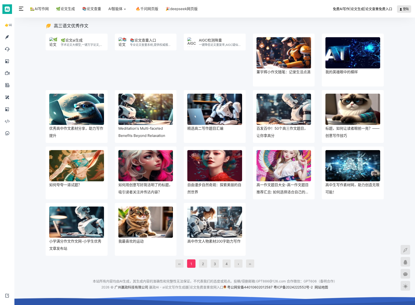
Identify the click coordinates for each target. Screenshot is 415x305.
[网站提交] (7, 295)
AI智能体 (115, 8)
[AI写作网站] (7, 37)
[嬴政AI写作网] (7, 9)
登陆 (405, 9)
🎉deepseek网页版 (181, 8)
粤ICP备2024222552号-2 (294, 287)
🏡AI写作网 (39, 8)
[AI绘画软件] (7, 61)
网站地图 (321, 287)
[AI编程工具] (7, 121)
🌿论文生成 (65, 8)
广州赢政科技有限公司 (131, 287)
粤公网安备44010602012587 (250, 287)
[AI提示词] (7, 133)
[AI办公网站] (7, 85)
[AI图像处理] (7, 109)
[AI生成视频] (7, 73)
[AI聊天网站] (7, 49)
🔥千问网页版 (147, 8)
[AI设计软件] (7, 97)
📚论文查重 (91, 8)
